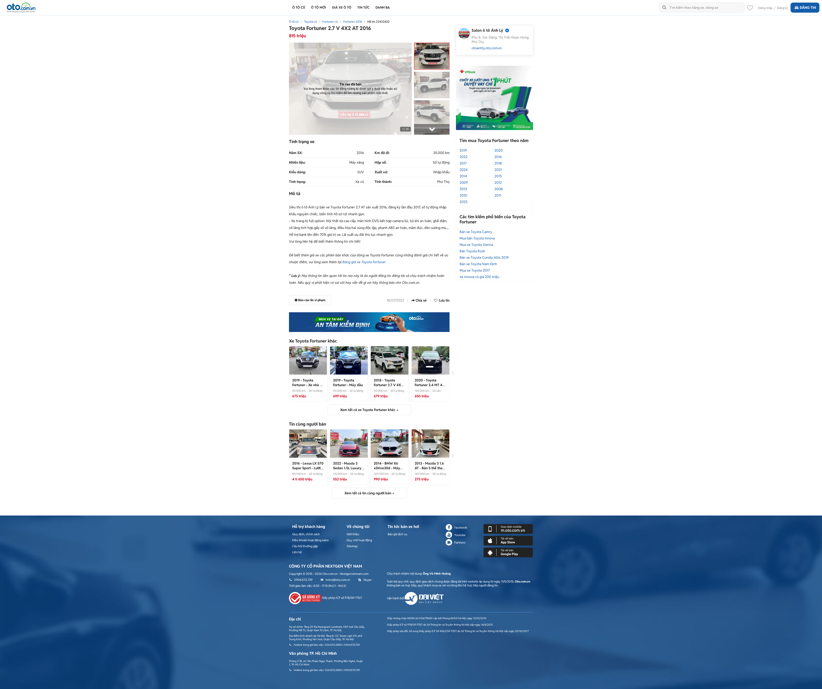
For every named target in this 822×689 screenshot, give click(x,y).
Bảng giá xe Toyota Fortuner (364, 262)
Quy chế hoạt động (359, 540)
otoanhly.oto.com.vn (487, 48)
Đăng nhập (765, 8)
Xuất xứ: (381, 172)
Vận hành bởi (396, 598)
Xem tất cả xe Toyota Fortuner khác (367, 410)
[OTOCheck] (369, 322)
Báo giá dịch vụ (397, 534)
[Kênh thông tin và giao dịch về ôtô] (21, 6)
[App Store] (508, 540)
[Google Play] (508, 552)
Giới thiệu (353, 534)
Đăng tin (808, 7)
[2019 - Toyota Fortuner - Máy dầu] (349, 360)
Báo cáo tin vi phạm (311, 300)
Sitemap (352, 546)
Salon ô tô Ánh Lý (487, 30)
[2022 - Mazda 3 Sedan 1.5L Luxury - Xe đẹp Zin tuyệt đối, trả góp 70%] (349, 443)
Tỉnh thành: (383, 182)
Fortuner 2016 (352, 22)
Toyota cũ (310, 22)
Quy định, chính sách (306, 534)
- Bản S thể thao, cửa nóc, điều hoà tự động (430, 470)
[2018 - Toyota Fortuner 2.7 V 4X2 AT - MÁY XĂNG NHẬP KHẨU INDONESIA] (389, 360)
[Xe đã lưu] (750, 9)
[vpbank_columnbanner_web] (494, 98)
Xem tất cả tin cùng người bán (367, 493)
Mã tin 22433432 (378, 22)
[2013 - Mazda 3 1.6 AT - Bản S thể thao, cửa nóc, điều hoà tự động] (430, 443)
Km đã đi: (382, 153)
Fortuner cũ (330, 22)
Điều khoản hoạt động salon (310, 540)
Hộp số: (380, 162)
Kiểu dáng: (297, 172)
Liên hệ (297, 552)
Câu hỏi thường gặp (305, 546)
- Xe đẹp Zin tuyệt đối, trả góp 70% (348, 470)
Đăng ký (782, 8)
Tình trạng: (297, 182)
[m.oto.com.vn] (508, 529)
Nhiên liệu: (297, 162)
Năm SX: (295, 153)
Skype (367, 580)
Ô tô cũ (294, 22)
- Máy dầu (348, 382)
